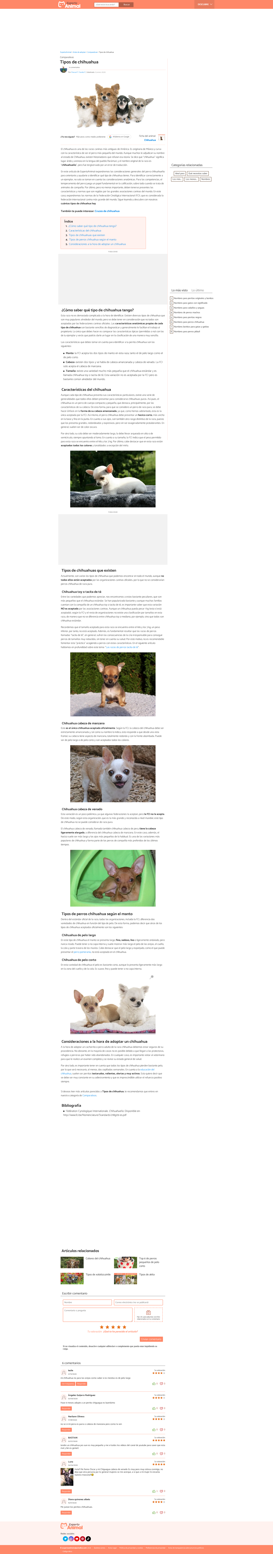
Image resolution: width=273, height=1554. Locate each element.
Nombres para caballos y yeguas (189, 308)
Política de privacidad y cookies (131, 1548)
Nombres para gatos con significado (190, 303)
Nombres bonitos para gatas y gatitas (191, 327)
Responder (81, 1384)
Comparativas (92, 52)
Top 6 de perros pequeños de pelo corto (149, 1262)
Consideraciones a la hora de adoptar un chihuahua (97, 244)
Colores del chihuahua (98, 1259)
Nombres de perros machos (187, 312)
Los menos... (191, 179)
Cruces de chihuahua (107, 211)
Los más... (177, 179)
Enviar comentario (151, 1339)
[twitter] (65, 1538)
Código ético (67, 1551)
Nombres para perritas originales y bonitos (193, 298)
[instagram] (71, 1538)
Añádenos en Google (120, 136)
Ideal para (179, 173)
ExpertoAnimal (65, 52)
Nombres (205, 179)
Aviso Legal (112, 1548)
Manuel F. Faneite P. (78, 72)
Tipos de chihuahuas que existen (87, 235)
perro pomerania (82, 952)
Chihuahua (150, 140)
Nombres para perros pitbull (187, 332)
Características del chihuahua (85, 230)
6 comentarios (74, 67)
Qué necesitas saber (197, 173)
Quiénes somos (99, 1548)
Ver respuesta (68, 1384)
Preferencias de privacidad (155, 1548)
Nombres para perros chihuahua (189, 322)
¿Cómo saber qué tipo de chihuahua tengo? (93, 226)
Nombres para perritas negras (188, 317)
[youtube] (76, 1538)
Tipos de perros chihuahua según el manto (92, 239)
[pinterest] (82, 1538)
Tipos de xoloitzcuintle (98, 1275)
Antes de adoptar (79, 52)
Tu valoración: (94, 1331)
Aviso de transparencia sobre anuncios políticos (186, 1548)
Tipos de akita (147, 1275)
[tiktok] (88, 1538)
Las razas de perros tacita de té (122, 647)
